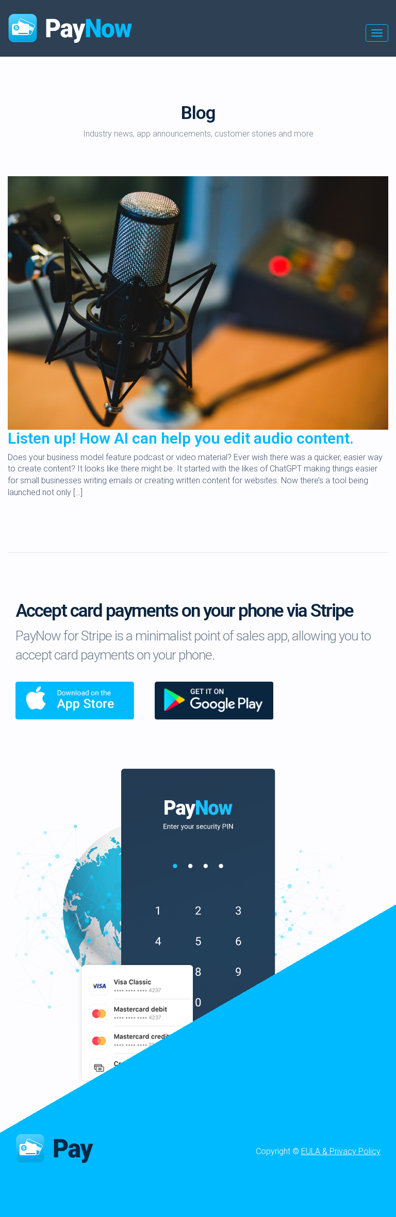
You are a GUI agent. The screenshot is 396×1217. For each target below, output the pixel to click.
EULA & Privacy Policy (341, 1151)
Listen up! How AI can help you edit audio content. (181, 438)
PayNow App (82, 1147)
